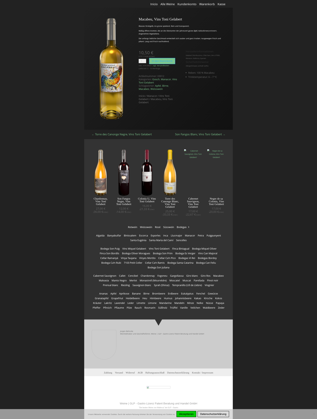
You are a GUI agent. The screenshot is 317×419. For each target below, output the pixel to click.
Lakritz (108, 303)
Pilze (129, 308)
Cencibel (133, 276)
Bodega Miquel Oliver (204, 249)
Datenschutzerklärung (178, 373)
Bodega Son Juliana (158, 268)
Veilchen (195, 308)
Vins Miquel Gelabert (134, 249)
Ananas (103, 294)
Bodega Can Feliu (206, 263)
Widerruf (130, 373)
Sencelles (181, 240)
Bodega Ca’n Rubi (111, 263)
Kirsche (208, 298)
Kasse (221, 5)
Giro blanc (192, 276)
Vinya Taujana (128, 258)
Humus (168, 298)
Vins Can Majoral (207, 254)
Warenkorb (207, 5)
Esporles (155, 236)
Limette (141, 303)
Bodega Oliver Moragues (136, 254)
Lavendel (120, 303)
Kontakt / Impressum (202, 373)
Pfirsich (107, 308)
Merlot (133, 281)
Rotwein (132, 227)
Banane (136, 294)
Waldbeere (209, 308)
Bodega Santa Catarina (180, 263)
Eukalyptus (187, 294)
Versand (119, 373)
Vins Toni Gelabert (159, 249)
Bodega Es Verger (185, 254)
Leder (130, 303)
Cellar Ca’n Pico (167, 258)
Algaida (100, 236)
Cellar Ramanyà (109, 258)
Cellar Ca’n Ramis (155, 263)
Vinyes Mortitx (147, 258)
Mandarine (165, 303)
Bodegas (182, 227)
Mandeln (179, 303)
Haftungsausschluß (154, 373)
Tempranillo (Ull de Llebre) (187, 285)
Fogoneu (162, 276)
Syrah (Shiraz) (161, 285)
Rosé (157, 227)
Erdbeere (173, 294)
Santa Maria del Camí (161, 240)
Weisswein (156, 89)
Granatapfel (101, 298)
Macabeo (144, 89)
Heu (144, 298)
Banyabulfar (114, 236)
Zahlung (108, 373)
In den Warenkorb (162, 61)
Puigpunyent (214, 236)
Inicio (154, 5)
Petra (201, 236)
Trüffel (173, 308)
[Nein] (314, 414)
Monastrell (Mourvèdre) (153, 281)
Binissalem (130, 236)
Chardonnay (148, 276)
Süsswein (168, 227)
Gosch (156, 79)
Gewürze (213, 294)
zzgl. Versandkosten (161, 65)
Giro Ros (206, 276)
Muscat (187, 281)
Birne (165, 85)
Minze (190, 303)
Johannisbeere (183, 298)
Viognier (209, 285)
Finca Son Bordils (109, 254)
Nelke (200, 303)
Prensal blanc (110, 285)
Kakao (197, 298)
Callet (122, 276)
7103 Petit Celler (133, 263)
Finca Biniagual (180, 249)
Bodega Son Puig (110, 249)
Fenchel (200, 294)
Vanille (184, 308)
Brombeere (158, 294)
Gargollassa (177, 276)
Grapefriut (117, 298)
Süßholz (162, 308)
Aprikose (124, 294)
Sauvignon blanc (141, 285)
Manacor (166, 79)
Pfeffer (96, 308)
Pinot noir (212, 281)
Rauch (138, 308)
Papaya (220, 303)
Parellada (199, 281)
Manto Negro (119, 281)
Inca (165, 236)
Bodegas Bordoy (207, 258)
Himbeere (155, 298)
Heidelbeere (133, 298)
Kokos (218, 298)
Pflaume (119, 308)
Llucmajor (176, 236)
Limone (152, 303)
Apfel (158, 85)
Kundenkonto (187, 5)
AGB (140, 373)
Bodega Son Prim (163, 254)
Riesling (125, 285)
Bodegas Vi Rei (186, 258)
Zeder (221, 308)
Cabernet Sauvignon (104, 276)
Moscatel (174, 281)
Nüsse (209, 303)
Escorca (143, 236)
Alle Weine (167, 5)
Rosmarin (149, 308)
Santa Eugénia (138, 240)
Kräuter (97, 303)
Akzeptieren (186, 414)
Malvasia (104, 281)
